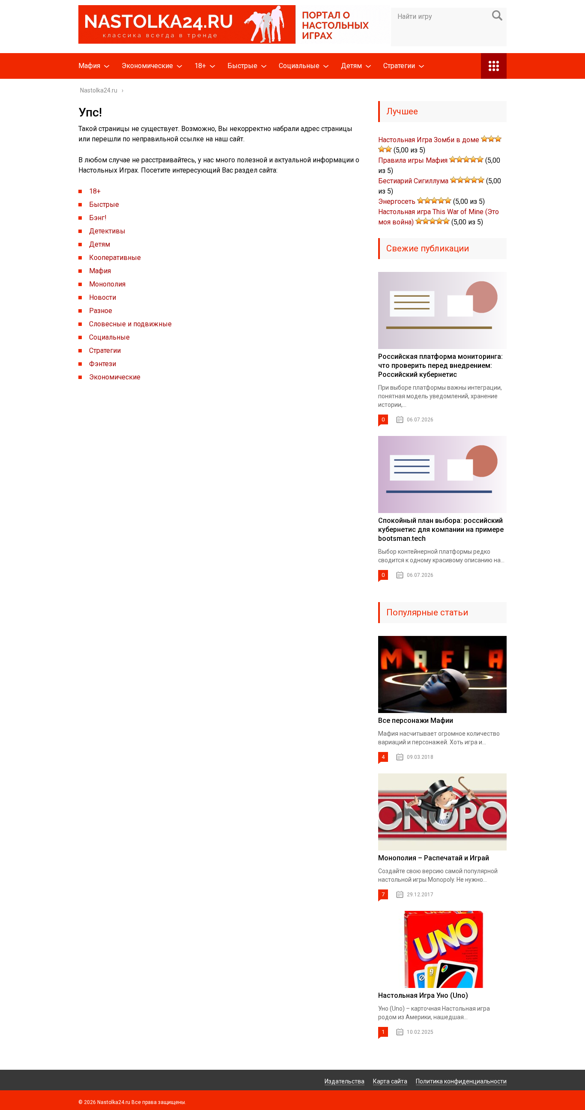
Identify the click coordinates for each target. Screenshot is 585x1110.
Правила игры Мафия (413, 160)
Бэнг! (98, 218)
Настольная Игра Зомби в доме (428, 140)
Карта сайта (390, 1081)
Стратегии (399, 66)
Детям (351, 66)
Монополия (107, 284)
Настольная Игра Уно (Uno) (423, 995)
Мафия (89, 66)
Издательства (344, 1081)
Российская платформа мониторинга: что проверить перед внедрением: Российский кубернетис (440, 365)
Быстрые (242, 66)
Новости (102, 297)
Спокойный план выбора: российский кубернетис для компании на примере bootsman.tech (441, 529)
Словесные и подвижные (130, 324)
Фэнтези (102, 364)
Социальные (299, 66)
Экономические (147, 66)
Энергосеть (396, 201)
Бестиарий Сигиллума (413, 181)
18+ (200, 66)
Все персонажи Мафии (415, 720)
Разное (100, 311)
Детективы (107, 231)
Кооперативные (115, 258)
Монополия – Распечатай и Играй (433, 858)
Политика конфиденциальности (461, 1081)
